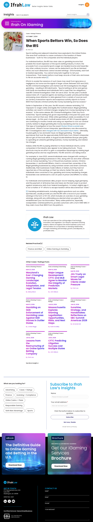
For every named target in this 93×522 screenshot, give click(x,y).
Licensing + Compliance (26, 397)
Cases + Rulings (30, 33)
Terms (68, 429)
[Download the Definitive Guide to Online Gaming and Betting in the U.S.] (23, 456)
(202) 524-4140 (9, 499)
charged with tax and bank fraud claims (62, 131)
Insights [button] (81, 5)
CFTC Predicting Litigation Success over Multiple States (57, 335)
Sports (30, 413)
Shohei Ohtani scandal (70, 126)
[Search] (88, 14)
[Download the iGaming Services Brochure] (69, 456)
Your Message (49, 512)
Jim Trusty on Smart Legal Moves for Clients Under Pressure (80, 270)
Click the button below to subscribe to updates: (69, 414)
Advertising (10, 392)
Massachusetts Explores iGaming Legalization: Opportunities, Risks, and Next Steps (57, 304)
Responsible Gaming (14, 408)
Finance (38, 33)
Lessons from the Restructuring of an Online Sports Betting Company (34, 336)
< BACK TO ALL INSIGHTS (22, 15)
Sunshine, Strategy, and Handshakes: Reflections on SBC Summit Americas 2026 (79, 304)
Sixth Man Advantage (14, 413)
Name (46, 494)
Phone (47, 506)
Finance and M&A (35, 249)
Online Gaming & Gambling (58, 249)
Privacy (74, 429)
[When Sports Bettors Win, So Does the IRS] (13, 41)
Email (46, 500)
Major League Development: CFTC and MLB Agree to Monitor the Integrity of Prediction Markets (57, 272)
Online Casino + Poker (14, 403)
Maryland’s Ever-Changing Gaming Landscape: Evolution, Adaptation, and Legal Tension (34, 272)
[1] (47, 77)
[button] (87, 4)
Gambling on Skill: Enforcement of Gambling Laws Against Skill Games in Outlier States (35, 304)
